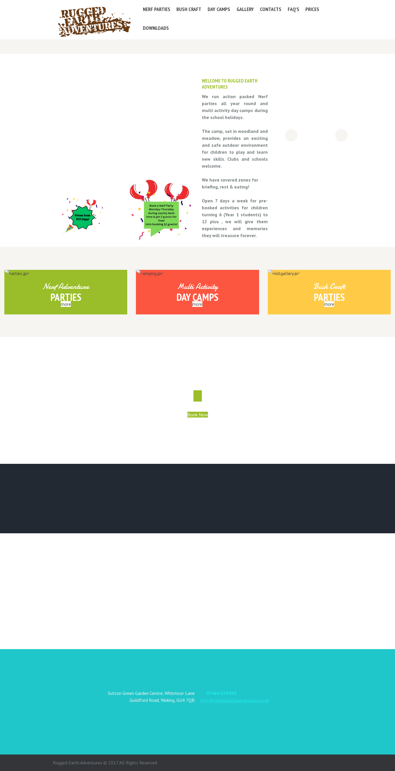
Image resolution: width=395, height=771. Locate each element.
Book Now (197, 414)
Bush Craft (329, 286)
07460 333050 (221, 693)
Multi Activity (197, 286)
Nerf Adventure (66, 286)
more (66, 304)
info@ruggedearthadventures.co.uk (234, 700)
